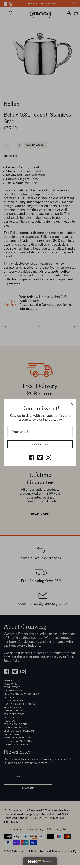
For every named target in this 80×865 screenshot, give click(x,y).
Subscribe (40, 444)
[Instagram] (48, 457)
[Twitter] (40, 457)
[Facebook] (31, 457)
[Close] (72, 404)
